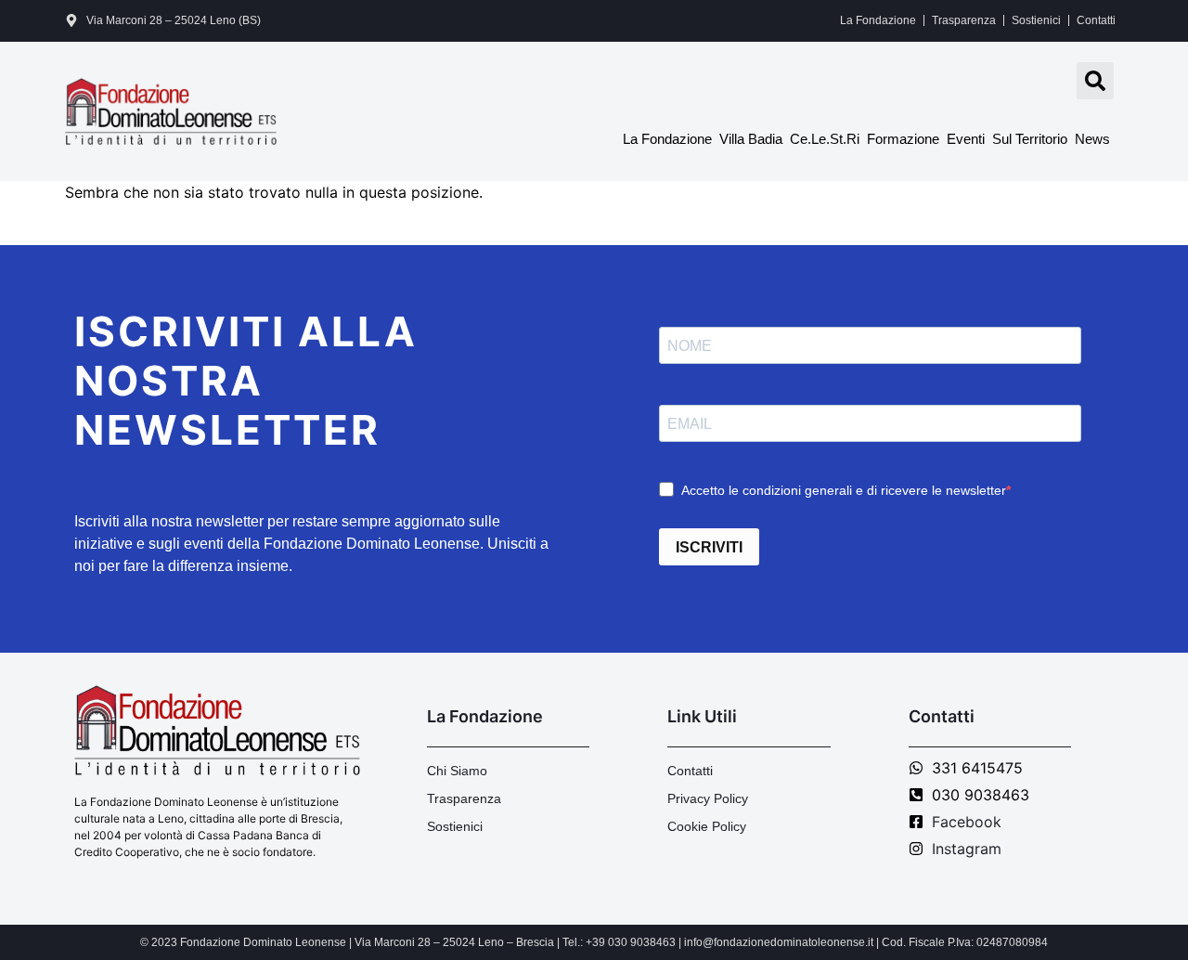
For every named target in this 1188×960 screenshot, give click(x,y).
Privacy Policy (707, 798)
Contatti (1096, 20)
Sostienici (1036, 20)
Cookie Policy (706, 826)
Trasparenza (964, 20)
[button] (1095, 80)
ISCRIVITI (709, 547)
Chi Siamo (457, 770)
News (1092, 139)
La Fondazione (878, 20)
